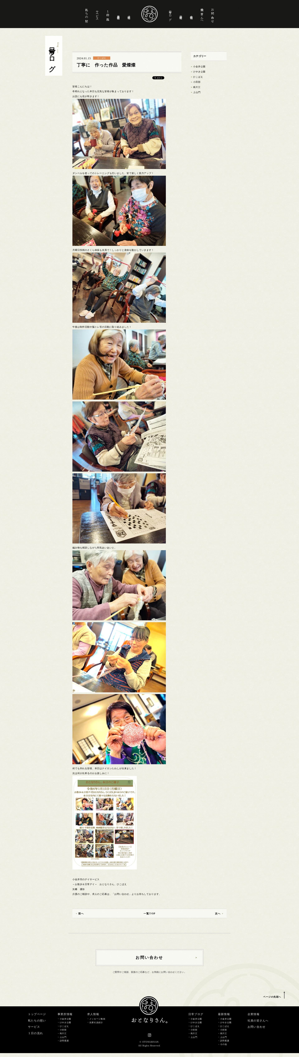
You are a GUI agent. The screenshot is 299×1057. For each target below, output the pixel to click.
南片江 (197, 87)
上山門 (197, 92)
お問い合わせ (212, 14)
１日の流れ (107, 14)
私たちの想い (86, 14)
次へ (218, 913)
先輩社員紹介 (96, 1022)
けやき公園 (199, 71)
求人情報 (129, 14)
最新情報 (180, 14)
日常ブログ (170, 14)
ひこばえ (198, 77)
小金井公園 (199, 66)
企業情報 (191, 14)
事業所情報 (118, 14)
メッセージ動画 (97, 1019)
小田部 (197, 82)
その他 (223, 1044)
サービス (97, 14)
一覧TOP (149, 913)
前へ (81, 913)
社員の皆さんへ (202, 14)
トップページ (37, 1014)
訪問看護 (64, 1041)
